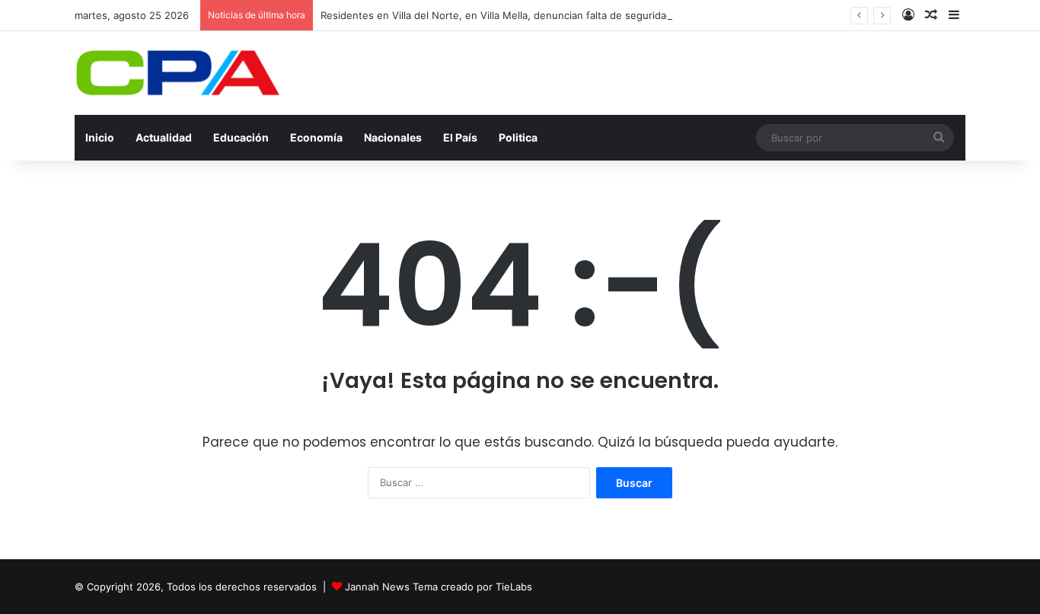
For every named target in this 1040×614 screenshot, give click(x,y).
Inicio (99, 137)
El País (460, 137)
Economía (316, 137)
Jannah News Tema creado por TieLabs (438, 587)
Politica (518, 137)
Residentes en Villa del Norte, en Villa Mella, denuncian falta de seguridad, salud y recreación (543, 15)
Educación (241, 137)
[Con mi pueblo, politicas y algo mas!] (177, 73)
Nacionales (393, 137)
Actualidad (164, 137)
